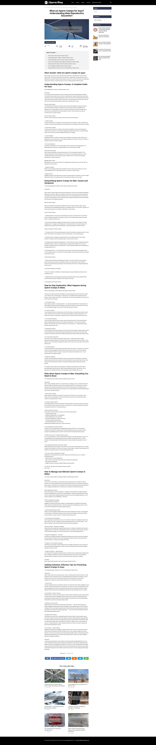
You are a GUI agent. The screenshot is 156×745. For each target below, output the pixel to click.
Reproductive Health (96, 2)
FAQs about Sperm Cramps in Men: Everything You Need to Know (62, 63)
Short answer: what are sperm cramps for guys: (58, 55)
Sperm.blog (68, 740)
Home (72, 2)
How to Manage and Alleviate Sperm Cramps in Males (59, 65)
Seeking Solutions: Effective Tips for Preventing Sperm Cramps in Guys (63, 67)
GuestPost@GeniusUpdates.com (82, 740)
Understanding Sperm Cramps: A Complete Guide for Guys (60, 57)
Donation (88, 2)
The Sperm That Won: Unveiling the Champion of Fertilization (76, 707)
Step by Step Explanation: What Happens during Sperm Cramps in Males (63, 61)
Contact (77, 2)
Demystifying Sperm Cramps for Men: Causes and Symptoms (61, 59)
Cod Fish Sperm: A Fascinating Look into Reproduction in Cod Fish (54, 707)
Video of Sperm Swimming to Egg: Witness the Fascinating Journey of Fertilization (76, 730)
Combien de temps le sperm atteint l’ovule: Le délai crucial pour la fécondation (54, 685)
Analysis (83, 2)
